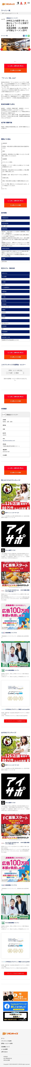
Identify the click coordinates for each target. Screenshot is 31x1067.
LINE (28, 36)
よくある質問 (4, 1049)
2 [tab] (16, 61)
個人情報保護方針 (8, 1058)
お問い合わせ (4, 1051)
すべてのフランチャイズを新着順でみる (15, 721)
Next (29, 49)
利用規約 (6, 1056)
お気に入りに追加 (16, 70)
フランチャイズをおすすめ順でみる (15, 973)
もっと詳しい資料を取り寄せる (15, 66)
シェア (24, 36)
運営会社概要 (7, 1060)
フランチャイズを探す (6, 1040)
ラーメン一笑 (4, 35)
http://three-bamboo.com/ (9, 440)
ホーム (2, 1038)
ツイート (26, 36)
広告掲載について (5, 1046)
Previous (1, 49)
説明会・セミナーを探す (7, 1043)
